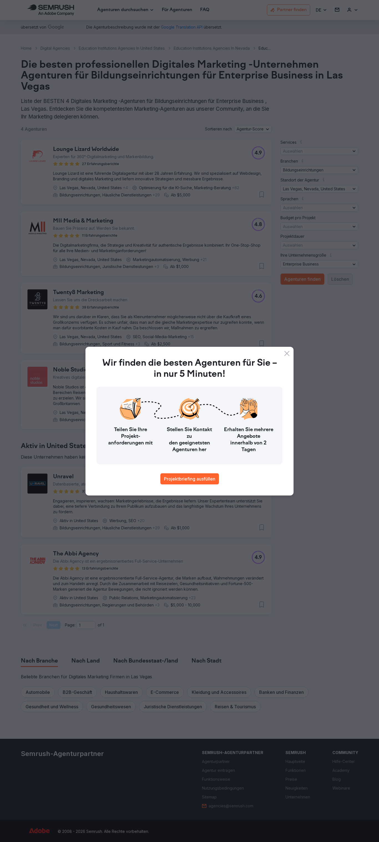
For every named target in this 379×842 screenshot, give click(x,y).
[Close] (287, 353)
